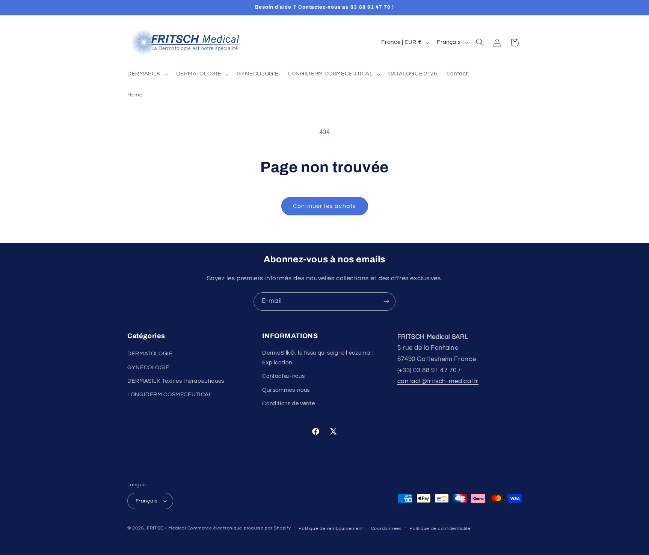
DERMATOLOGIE (150, 353)
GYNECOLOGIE (148, 367)
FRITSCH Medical (166, 528)
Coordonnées (386, 528)
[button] (146, 74)
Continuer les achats (324, 206)
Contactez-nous (283, 376)
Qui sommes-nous (285, 390)
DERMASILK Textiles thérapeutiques (175, 381)
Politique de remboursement (331, 528)
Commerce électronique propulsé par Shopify (239, 528)
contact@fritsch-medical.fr (437, 381)
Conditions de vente (288, 403)
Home (135, 95)
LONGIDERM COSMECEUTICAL (169, 395)
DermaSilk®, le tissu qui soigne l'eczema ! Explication (317, 357)
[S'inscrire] (386, 301)
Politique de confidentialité (440, 528)
